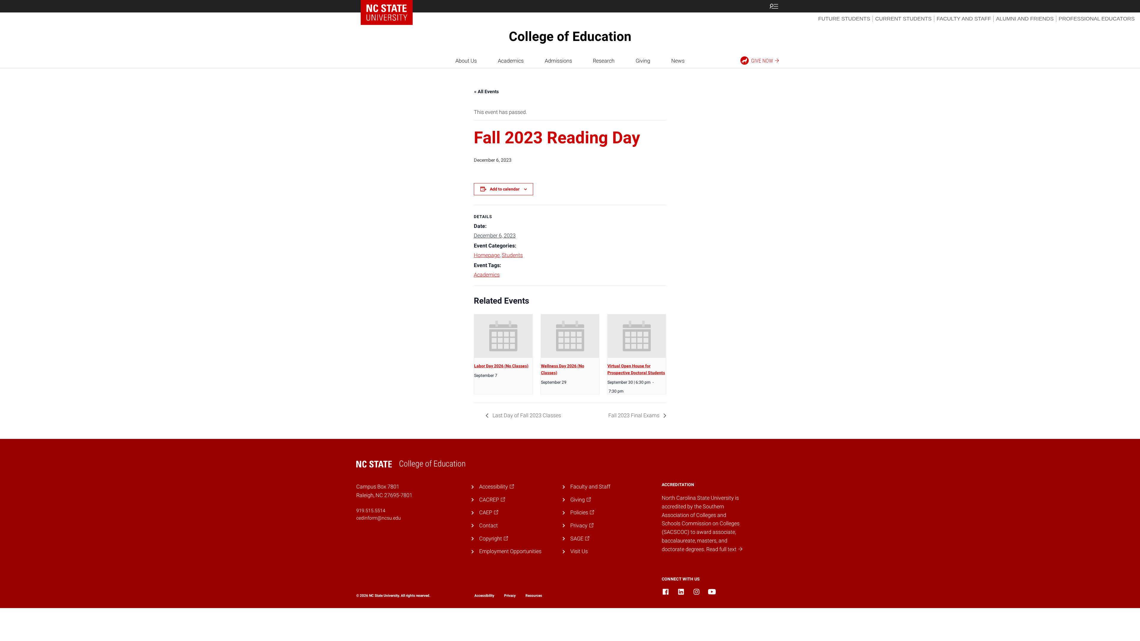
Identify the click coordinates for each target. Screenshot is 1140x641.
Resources (533, 596)
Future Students (844, 19)
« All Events (486, 91)
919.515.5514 (370, 510)
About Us (466, 61)
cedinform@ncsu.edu (378, 518)
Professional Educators (1097, 19)
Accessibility (484, 596)
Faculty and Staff (964, 19)
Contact (488, 525)
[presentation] (503, 336)
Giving (643, 61)
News (678, 61)
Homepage (487, 255)
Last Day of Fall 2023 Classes (526, 415)
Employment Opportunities (510, 551)
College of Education (570, 36)
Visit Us (579, 551)
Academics (511, 61)
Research (604, 61)
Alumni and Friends (1025, 19)
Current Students (903, 19)
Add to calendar (505, 189)
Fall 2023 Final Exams (634, 415)
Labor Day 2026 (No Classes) (501, 366)
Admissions (558, 61)
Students (512, 255)
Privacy (510, 596)
